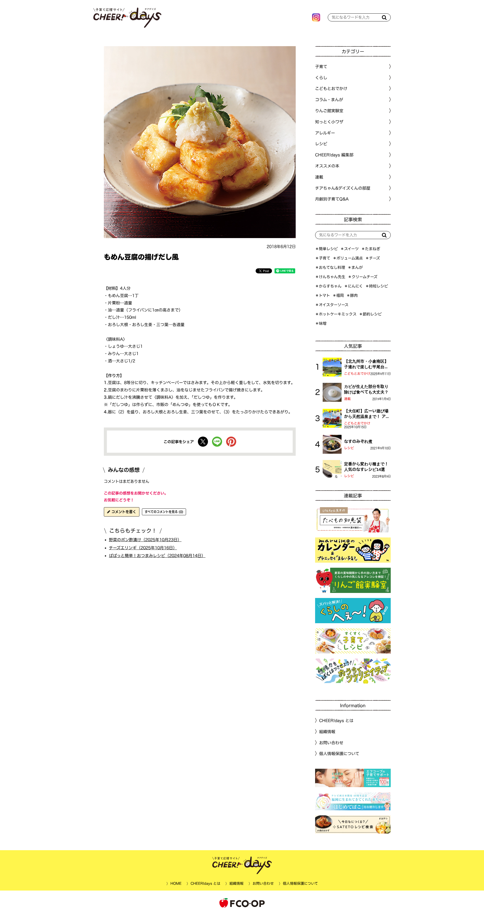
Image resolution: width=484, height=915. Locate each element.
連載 (319, 177)
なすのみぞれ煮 (358, 441)
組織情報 (327, 732)
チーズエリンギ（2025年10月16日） (143, 548)
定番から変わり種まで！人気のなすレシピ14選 (366, 466)
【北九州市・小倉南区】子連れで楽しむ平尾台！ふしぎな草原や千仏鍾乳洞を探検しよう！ (366, 364)
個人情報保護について (339, 754)
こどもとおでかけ (357, 373)
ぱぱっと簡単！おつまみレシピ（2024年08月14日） (157, 556)
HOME (175, 883)
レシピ (349, 448)
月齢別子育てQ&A (332, 199)
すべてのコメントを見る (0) (164, 511)
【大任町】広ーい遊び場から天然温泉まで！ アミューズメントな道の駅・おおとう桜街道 (367, 414)
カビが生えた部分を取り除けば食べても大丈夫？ (366, 389)
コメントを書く (123, 511)
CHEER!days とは (336, 721)
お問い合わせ (331, 742)
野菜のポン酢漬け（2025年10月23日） (145, 540)
